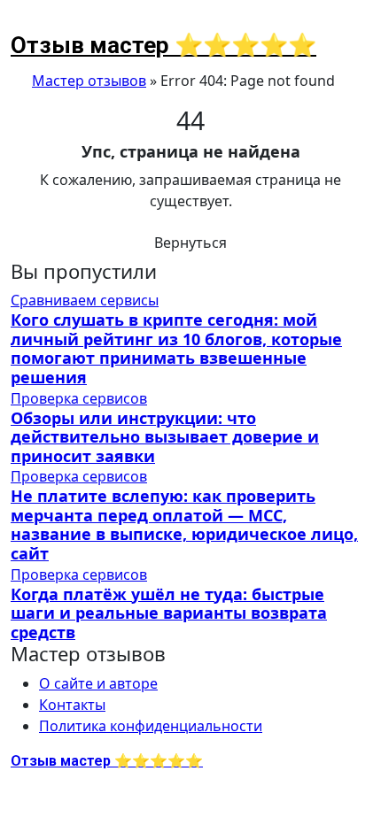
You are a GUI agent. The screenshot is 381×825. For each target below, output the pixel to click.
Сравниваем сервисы (85, 300)
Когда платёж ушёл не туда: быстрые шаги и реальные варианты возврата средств (169, 613)
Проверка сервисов (79, 398)
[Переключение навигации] (22, 23)
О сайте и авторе (98, 683)
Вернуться (190, 242)
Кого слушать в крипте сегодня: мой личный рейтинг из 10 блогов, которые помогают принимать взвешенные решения (176, 348)
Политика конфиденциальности (150, 726)
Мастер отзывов (89, 80)
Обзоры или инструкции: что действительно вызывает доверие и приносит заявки (165, 436)
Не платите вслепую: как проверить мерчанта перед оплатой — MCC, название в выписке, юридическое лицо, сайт (184, 524)
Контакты (72, 704)
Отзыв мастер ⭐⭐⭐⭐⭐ (163, 45)
